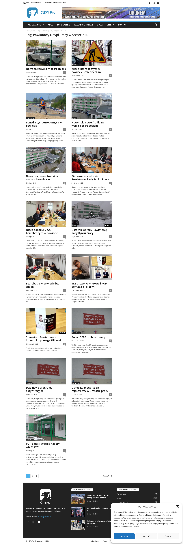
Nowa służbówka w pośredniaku (46, 69)
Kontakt (123, 24)
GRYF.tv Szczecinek (36, 541)
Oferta (110, 24)
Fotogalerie (63, 24)
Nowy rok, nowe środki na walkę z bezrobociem (88, 124)
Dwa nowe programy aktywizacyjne (39, 389)
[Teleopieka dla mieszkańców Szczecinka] (78, 525)
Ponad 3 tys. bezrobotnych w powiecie (44, 124)
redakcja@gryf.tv (44, 517)
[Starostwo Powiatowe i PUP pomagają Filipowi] (92, 267)
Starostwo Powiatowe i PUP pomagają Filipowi (89, 285)
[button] (177, 506)
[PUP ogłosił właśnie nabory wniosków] (46, 428)
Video (50, 24)
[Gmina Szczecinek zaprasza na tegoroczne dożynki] (78, 499)
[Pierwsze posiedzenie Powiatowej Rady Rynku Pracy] (92, 160)
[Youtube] (158, 3)
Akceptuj (124, 536)
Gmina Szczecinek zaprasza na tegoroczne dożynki (99, 496)
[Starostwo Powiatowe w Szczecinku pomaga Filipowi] (46, 321)
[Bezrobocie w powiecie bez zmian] (46, 267)
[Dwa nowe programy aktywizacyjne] (46, 371)
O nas (100, 24)
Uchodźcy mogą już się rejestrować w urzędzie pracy (90, 389)
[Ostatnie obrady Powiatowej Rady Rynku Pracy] (92, 214)
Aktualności (34, 24)
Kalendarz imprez (83, 24)
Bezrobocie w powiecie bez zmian (42, 285)
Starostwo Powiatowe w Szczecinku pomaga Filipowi (43, 338)
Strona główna (30, 31)
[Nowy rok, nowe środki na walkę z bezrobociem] (92, 106)
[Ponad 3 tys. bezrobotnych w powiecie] (46, 106)
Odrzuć (146, 536)
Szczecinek (30, 64)
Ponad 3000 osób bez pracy (88, 337)
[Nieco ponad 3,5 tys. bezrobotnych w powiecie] (46, 214)
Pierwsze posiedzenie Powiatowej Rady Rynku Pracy (90, 177)
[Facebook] (149, 3)
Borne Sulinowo (123, 502)
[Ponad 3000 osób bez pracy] (92, 321)
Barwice (74, 64)
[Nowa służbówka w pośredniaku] (46, 53)
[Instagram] (153, 3)
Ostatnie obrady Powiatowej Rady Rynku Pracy (89, 231)
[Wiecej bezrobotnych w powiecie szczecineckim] (92, 53)
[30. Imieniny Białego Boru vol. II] (78, 512)
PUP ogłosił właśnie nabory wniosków (43, 445)
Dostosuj (168, 536)
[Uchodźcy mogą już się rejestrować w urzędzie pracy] (92, 371)
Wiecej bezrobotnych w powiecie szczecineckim (86, 70)
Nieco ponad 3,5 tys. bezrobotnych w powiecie (42, 231)
